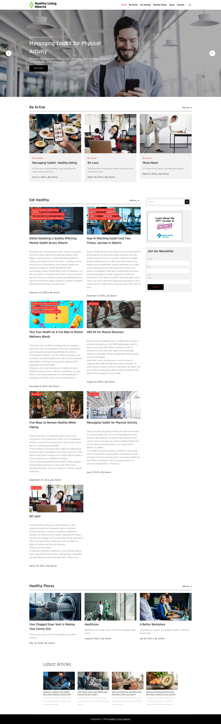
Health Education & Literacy (45, 295)
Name (150, 251)
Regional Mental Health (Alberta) (47, 210)
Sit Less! (93, 155)
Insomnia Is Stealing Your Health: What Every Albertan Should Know (57, 685)
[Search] (187, 193)
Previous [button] (9, 49)
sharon (35, 37)
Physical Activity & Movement (103, 206)
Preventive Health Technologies (104, 210)
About (172, 4)
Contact (180, 4)
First (149, 259)
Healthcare (42, 43)
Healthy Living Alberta (119, 711)
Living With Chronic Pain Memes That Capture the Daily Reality (93, 685)
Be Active (133, 4)
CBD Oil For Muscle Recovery (105, 324)
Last (149, 266)
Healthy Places (160, 4)
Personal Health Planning (101, 202)
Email (150, 270)
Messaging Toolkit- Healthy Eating (54, 155)
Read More (38, 60)
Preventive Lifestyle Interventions (48, 206)
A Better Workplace (152, 616)
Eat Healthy (145, 4)
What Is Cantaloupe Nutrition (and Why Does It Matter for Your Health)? (161, 685)
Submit (155, 279)
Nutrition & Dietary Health (44, 299)
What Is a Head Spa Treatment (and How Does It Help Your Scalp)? (126, 685)
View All (186, 99)
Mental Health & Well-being (45, 202)
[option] (110, 49)
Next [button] (212, 49)
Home (124, 4)
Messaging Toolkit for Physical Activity (112, 415)
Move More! (150, 155)
